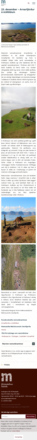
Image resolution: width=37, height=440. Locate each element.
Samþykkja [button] (18, 437)
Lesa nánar (16, 431)
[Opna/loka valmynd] (34, 3)
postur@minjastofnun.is (8, 398)
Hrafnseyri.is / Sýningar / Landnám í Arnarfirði (18, 336)
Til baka (7, 365)
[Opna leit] (28, 3)
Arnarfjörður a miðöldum (10, 323)
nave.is (3, 330)
